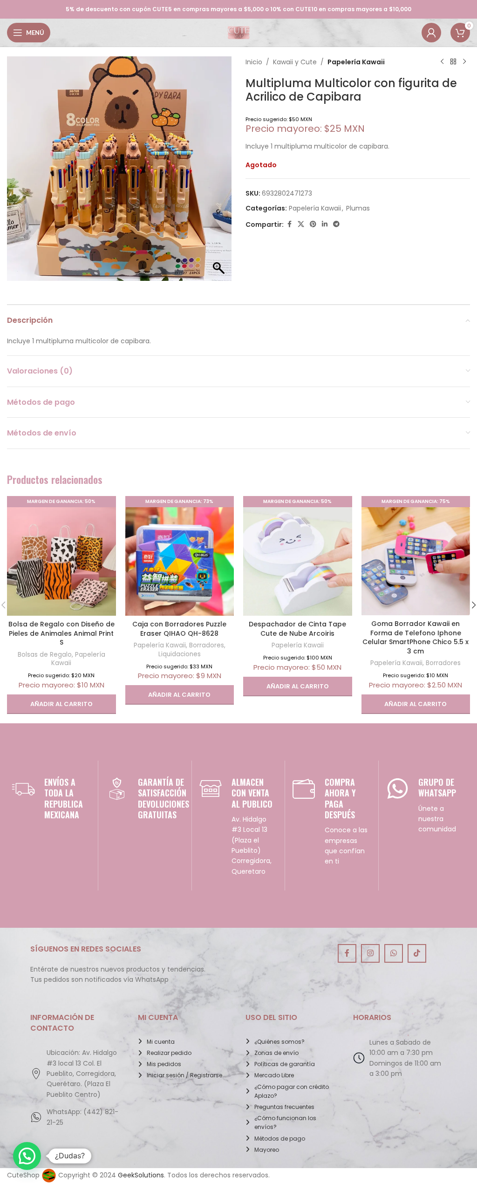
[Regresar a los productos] (453, 62)
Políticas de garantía (284, 1064)
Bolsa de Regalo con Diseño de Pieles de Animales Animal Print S (61, 633)
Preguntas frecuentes (284, 1107)
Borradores (206, 645)
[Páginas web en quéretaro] (48, 1175)
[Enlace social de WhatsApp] (393, 953)
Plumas (358, 208)
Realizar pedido (169, 1053)
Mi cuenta (161, 1042)
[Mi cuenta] (431, 32)
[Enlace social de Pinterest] (313, 224)
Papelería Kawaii (356, 62)
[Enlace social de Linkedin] (324, 224)
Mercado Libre (274, 1075)
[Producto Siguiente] (464, 62)
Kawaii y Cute (295, 62)
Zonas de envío (276, 1053)
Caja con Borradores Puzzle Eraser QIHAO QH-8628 (179, 628)
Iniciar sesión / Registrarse (184, 1075)
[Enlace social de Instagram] (370, 953)
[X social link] (301, 224)
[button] (61, 704)
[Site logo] (238, 32)
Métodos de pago (279, 1138)
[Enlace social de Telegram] (336, 224)
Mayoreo (266, 1150)
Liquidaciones (179, 654)
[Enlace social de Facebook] (289, 224)
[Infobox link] (51, 799)
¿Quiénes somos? (279, 1042)
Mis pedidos (164, 1064)
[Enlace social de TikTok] (417, 953)
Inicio (253, 62)
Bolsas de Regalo (45, 654)
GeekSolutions (141, 1175)
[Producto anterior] (442, 62)
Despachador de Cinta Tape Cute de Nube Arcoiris (297, 628)
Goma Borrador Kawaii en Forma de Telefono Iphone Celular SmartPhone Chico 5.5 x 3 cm (415, 637)
